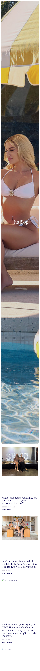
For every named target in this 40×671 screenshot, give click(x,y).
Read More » (7, 510)
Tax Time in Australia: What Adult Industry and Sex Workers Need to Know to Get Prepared (20, 564)
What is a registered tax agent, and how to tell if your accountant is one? (19, 500)
